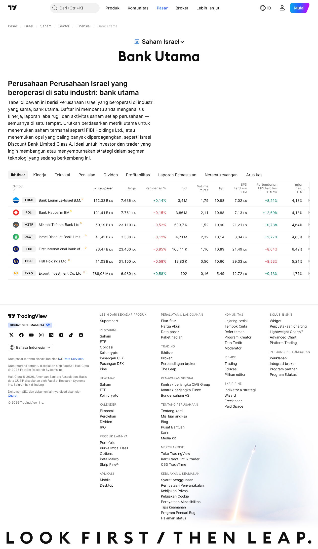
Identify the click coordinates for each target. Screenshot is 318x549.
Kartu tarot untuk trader (180, 459)
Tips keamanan (173, 507)
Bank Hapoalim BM (54, 212)
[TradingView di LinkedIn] (51, 335)
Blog (164, 422)
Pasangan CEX (112, 358)
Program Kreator (238, 337)
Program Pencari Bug (178, 512)
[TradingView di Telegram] (61, 335)
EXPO (29, 273)
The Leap (168, 369)
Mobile (105, 480)
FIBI (29, 249)
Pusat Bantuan (173, 427)
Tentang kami (172, 411)
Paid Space (234, 406)
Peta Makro (109, 459)
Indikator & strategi (240, 390)
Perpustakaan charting (288, 326)
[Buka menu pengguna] (282, 8)
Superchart (109, 321)
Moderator (233, 348)
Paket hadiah (171, 337)
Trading (231, 363)
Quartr (12, 395)
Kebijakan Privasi (174, 491)
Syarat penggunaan (177, 480)
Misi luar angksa (174, 416)
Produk (113, 7)
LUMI (29, 200)
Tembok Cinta (236, 326)
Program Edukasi (283, 374)
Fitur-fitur (168, 321)
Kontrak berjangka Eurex (181, 390)
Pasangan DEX (112, 363)
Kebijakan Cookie (175, 496)
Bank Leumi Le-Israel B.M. (60, 200)
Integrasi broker (283, 363)
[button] (123, 8)
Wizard (230, 395)
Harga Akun (170, 326)
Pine (103, 369)
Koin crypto (109, 352)
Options (106, 453)
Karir (164, 432)
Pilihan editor (235, 374)
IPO (103, 427)
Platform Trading (283, 342)
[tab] (18, 174)
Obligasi (106, 347)
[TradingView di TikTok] (71, 335)
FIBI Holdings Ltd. (53, 261)
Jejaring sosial (236, 321)
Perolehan (108, 416)
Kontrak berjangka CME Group (185, 384)
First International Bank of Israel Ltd (61, 249)
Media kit (168, 438)
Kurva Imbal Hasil (114, 448)
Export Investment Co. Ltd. (60, 273)
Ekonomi (107, 411)
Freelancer (233, 401)
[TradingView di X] (11, 335)
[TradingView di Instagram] (41, 335)
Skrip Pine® (109, 464)
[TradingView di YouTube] (31, 335)
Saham (105, 336)
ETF (103, 341)
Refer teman (234, 332)
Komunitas (138, 7)
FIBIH (29, 261)
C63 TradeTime (173, 464)
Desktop (107, 485)
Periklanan (278, 358)
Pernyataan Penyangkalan (182, 485)
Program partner (283, 369)
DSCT (29, 237)
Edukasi (231, 369)
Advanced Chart (283, 337)
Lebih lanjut (208, 7)
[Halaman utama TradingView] (12, 7)
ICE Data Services (70, 359)
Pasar (162, 7)
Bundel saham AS (175, 395)
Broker (182, 7)
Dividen (106, 422)
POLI (29, 212)
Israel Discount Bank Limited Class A (61, 237)
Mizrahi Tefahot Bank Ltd (59, 224)
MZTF (29, 224)
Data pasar (170, 332)
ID (269, 7)
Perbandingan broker (178, 363)
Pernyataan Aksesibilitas (180, 502)
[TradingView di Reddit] (81, 335)
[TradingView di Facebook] (21, 335)
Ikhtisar (167, 352)
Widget (275, 321)
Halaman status (173, 518)
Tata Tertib (233, 342)
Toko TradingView (175, 453)
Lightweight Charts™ (286, 332)
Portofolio (107, 442)
